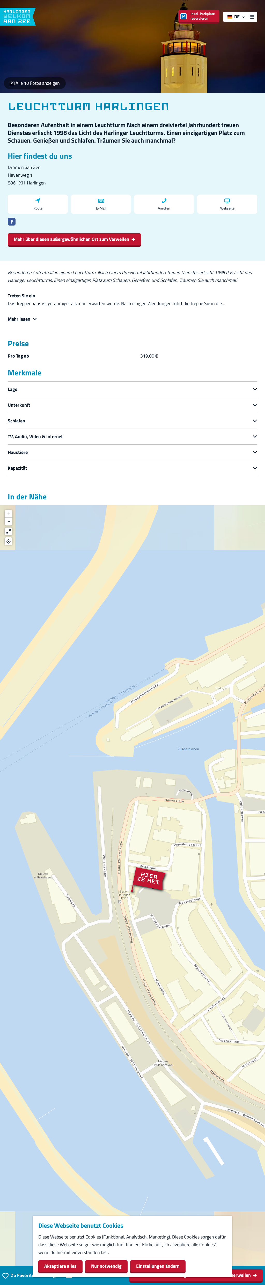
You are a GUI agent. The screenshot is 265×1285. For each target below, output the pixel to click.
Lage (12, 389)
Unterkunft (19, 404)
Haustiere (18, 452)
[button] (132, 891)
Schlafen (16, 420)
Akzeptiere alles (60, 1266)
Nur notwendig (106, 1266)
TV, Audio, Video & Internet (35, 436)
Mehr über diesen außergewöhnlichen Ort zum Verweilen (71, 239)
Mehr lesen (19, 318)
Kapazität (17, 468)
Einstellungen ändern (158, 1266)
